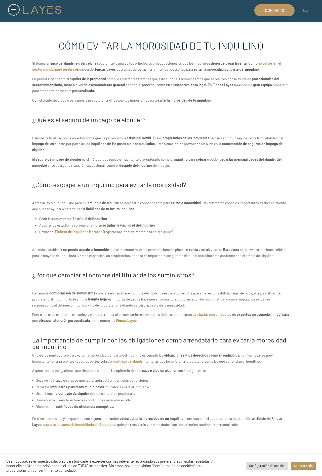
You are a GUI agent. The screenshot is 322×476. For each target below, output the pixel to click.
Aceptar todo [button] (303, 466)
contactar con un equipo (212, 314)
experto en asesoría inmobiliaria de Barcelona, (80, 424)
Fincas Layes (126, 320)
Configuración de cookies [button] (267, 466)
